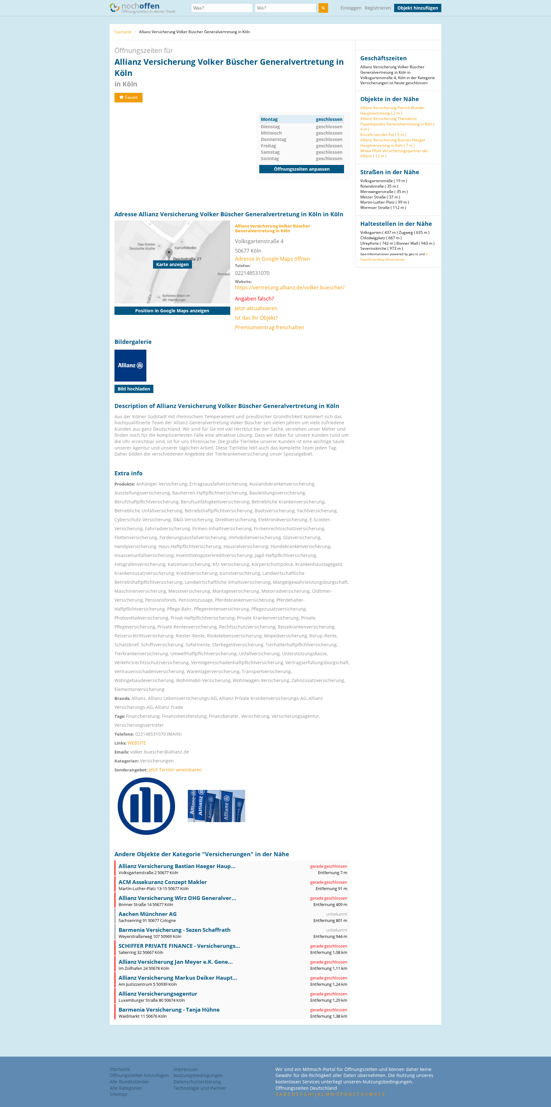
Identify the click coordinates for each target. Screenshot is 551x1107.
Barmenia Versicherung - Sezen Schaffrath (175, 929)
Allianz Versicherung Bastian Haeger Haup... (177, 866)
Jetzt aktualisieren (256, 308)
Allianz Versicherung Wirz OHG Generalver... (177, 898)
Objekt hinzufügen (417, 8)
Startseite (123, 31)
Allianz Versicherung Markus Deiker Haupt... (178, 977)
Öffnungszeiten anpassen (302, 169)
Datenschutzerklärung (197, 1082)
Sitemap (118, 1094)
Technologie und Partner (199, 1088)
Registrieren (378, 8)
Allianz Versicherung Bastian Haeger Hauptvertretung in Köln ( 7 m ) (392, 142)
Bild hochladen (134, 389)
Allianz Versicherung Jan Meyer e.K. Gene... (176, 961)
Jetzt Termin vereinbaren (175, 770)
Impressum (185, 1069)
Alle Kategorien (126, 1088)
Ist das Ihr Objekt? (256, 317)
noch (148, 7)
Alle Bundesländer (129, 1082)
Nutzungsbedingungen (198, 1075)
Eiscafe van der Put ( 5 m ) (383, 134)
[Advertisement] (185, 156)
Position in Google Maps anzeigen (172, 311)
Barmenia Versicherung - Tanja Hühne (169, 1009)
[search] (323, 8)
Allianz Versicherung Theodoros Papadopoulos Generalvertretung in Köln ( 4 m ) (397, 124)
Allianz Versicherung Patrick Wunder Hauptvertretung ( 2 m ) (392, 110)
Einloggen (351, 8)
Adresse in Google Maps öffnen (272, 258)
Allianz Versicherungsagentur (158, 993)
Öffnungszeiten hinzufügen (139, 1075)
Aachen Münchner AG (148, 914)
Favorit (131, 97)
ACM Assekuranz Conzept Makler (163, 882)
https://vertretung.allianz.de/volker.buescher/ (290, 287)
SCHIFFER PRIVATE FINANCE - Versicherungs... (179, 945)
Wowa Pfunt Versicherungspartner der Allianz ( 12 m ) (394, 153)
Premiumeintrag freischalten (269, 327)
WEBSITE (137, 743)
